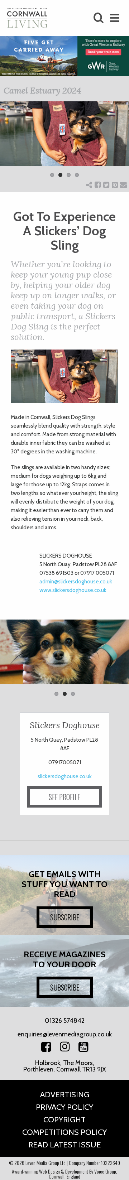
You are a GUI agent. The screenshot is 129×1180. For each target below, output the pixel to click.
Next (118, 144)
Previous (11, 144)
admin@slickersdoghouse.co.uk (75, 581)
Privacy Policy (64, 1107)
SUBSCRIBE (64, 917)
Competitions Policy (64, 1132)
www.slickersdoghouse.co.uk (72, 590)
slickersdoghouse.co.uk (65, 776)
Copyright (64, 1119)
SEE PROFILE (64, 796)
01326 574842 (65, 1020)
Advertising (64, 1094)
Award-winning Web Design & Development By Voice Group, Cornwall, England (64, 1173)
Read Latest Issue (64, 1145)
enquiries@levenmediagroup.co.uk (65, 1034)
